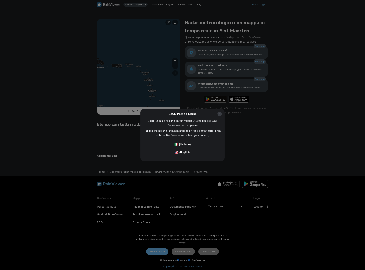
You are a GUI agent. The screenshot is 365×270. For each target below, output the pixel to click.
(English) (184, 152)
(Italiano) (185, 144)
